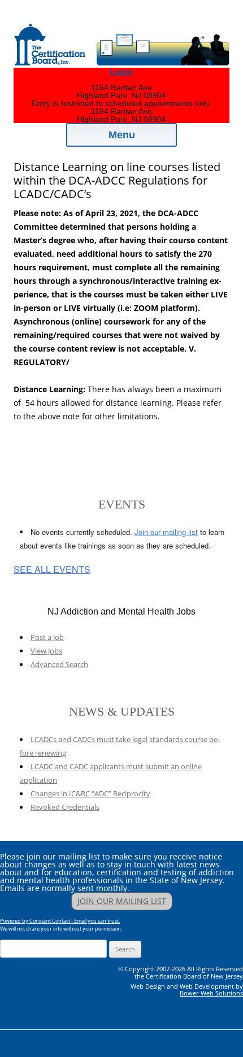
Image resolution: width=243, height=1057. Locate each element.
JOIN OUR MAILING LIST (121, 901)
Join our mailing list (166, 532)
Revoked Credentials (65, 807)
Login (121, 71)
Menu (122, 135)
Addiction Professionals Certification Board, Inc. (124, 18)
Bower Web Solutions (211, 993)
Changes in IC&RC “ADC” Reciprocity (90, 793)
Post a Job (47, 637)
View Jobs (46, 651)
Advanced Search (59, 664)
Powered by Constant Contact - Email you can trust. (60, 920)
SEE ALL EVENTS (52, 569)
